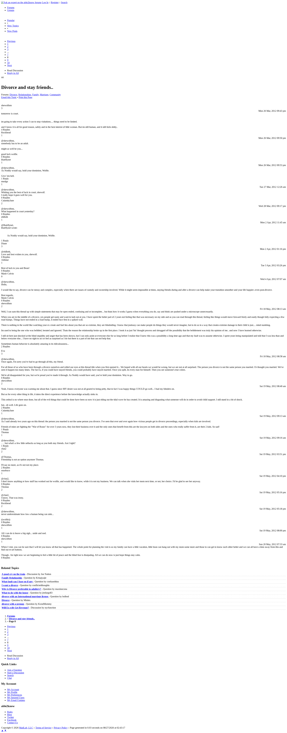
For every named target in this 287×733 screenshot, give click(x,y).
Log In (45, 2)
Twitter (10, 717)
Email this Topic (9, 97)
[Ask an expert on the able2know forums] (21, 2)
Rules (10, 712)
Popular (10, 20)
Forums (10, 7)
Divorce (13, 94)
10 (8, 62)
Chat (9, 678)
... (8, 52)
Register (55, 2)
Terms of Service (43, 727)
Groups (10, 10)
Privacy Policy (61, 727)
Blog (9, 714)
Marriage (44, 94)
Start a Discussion (15, 672)
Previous (11, 41)
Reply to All (13, 73)
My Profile (12, 692)
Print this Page (25, 97)
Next (9, 65)
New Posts (12, 31)
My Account (13, 689)
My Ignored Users (15, 697)
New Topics (13, 25)
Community (55, 94)
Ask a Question (14, 670)
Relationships (24, 94)
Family (35, 94)
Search (64, 2)
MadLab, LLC (26, 727)
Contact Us (12, 722)
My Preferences (14, 695)
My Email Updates (16, 700)
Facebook (11, 720)
